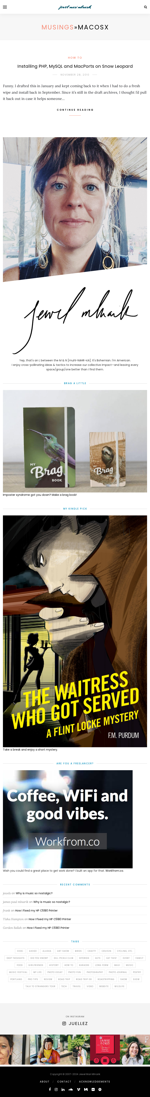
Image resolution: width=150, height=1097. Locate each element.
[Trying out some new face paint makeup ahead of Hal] (15, 1050)
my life (37, 972)
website (104, 986)
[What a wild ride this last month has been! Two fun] (75, 1050)
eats (98, 958)
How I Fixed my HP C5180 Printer (36, 910)
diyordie (84, 958)
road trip (64, 979)
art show (63, 951)
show (123, 979)
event (126, 958)
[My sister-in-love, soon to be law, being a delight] (135, 1050)
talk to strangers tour (40, 986)
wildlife (119, 986)
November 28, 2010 (75, 74)
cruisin (106, 951)
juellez (78, 1023)
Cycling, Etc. (125, 951)
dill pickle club (63, 958)
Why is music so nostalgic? (34, 893)
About (45, 1081)
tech (64, 986)
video (90, 986)
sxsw (136, 979)
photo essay (54, 972)
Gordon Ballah (12, 928)
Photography (95, 972)
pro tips (33, 979)
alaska (47, 951)
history (54, 965)
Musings (58, 27)
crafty (92, 951)
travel (77, 986)
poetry (137, 972)
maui (117, 965)
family (139, 958)
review (48, 979)
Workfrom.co (114, 871)
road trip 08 (84, 979)
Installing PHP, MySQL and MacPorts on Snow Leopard (75, 66)
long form (101, 965)
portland (16, 979)
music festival (18, 972)
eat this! (111, 958)
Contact (64, 1081)
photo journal (118, 972)
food (20, 965)
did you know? (39, 958)
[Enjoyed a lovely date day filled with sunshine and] (45, 1050)
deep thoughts (16, 958)
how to (68, 965)
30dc (20, 951)
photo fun (74, 972)
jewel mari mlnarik (75, 7)
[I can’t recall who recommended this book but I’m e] (105, 1050)
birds (78, 951)
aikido (33, 951)
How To (75, 58)
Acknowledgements (94, 1081)
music (129, 965)
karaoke (84, 965)
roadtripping (106, 979)
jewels (7, 893)
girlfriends (36, 965)
